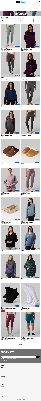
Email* (3, 356)
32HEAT (2, 17)
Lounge (23, 17)
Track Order (3, 369)
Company (2, 384)
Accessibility (3, 378)
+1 (7, 48)
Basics (19, 17)
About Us (2, 386)
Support (2, 365)
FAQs (2, 367)
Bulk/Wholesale (3, 388)
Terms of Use (3, 376)
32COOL (7, 17)
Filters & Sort (36, 21)
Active (15, 17)
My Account (3, 372)
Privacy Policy (3, 374)
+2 (7, 337)
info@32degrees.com (4, 396)
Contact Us (3, 394)
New (11, 17)
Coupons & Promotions (5, 389)
